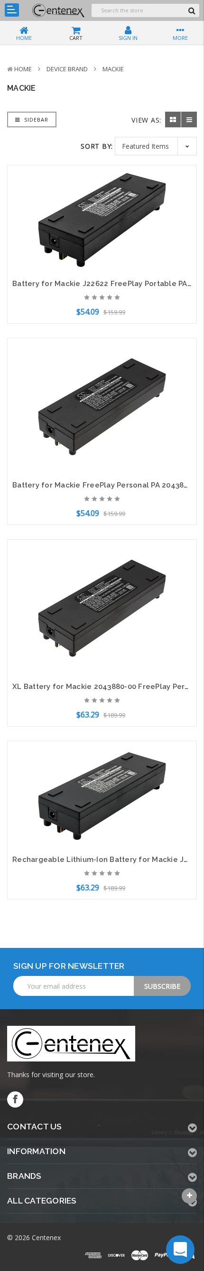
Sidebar (35, 119)
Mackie (113, 69)
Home (23, 69)
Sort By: (97, 146)
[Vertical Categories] (12, 10)
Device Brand (67, 69)
